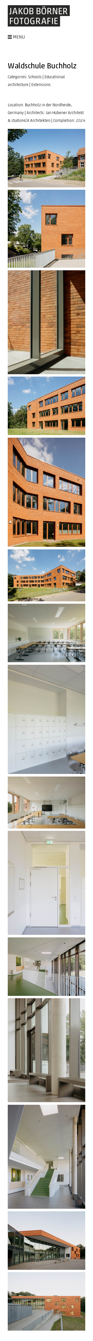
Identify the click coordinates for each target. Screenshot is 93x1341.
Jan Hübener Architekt (65, 113)
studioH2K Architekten (30, 121)
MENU (19, 37)
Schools (35, 77)
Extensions (41, 85)
